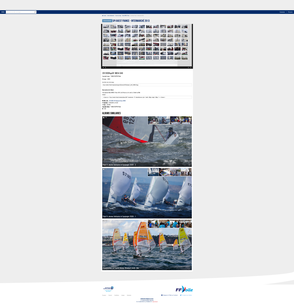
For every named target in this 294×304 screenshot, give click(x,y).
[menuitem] (104, 15)
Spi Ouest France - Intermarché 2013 (131, 21)
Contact (110, 295)
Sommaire (129, 295)
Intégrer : (104, 94)
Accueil (104, 15)
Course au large (118, 15)
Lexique (122, 295)
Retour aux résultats (107, 20)
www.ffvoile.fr (155, 301)
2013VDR (111, 101)
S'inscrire (290, 12)
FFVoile (182, 5)
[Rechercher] (35, 12)
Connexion (282, 12)
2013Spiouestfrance (118, 101)
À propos (104, 295)
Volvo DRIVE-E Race (125, 15)
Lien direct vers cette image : (108, 82)
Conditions (116, 295)
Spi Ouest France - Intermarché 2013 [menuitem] (137, 15)
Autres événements (110, 15)
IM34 (124, 101)
